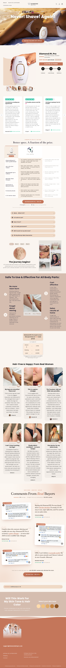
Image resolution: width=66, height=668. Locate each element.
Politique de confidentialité (34, 666)
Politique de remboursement (22, 666)
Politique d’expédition (56, 666)
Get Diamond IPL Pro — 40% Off (33, 201)
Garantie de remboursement (31, 657)
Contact (5, 658)
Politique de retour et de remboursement (30, 654)
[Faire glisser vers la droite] (34, 88)
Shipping (5, 655)
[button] (56, 4)
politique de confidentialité (10, 653)
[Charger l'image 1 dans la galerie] (8, 88)
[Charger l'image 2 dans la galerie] (14, 88)
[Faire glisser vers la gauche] (4, 88)
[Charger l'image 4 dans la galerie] (25, 88)
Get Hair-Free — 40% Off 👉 (33, 574)
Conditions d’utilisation (46, 666)
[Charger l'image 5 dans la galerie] (30, 88)
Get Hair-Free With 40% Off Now (33, 41)
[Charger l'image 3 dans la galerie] (19, 88)
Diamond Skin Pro (11, 666)
